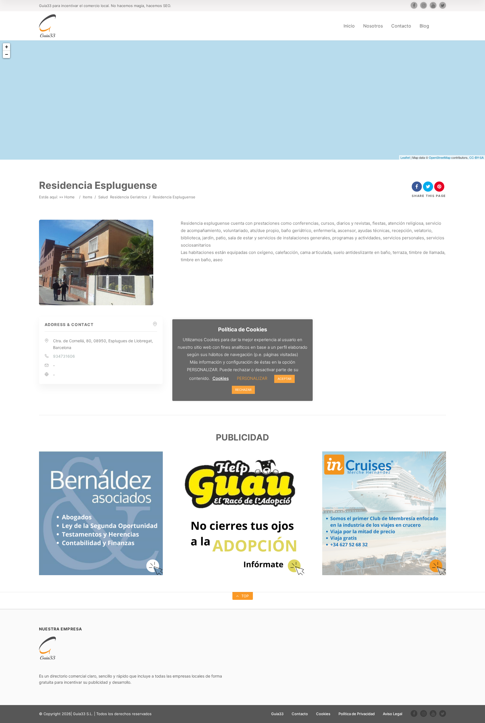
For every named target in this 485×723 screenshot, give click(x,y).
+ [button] (6, 47)
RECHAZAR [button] (243, 390)
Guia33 (277, 713)
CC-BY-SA (476, 157)
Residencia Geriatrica (128, 197)
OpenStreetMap (439, 157)
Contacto (401, 26)
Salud (103, 197)
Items (87, 197)
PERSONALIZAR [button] (252, 378)
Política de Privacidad (356, 713)
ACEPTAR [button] (284, 379)
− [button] (6, 54)
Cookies (323, 713)
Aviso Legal (392, 713)
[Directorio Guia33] (47, 25)
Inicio (349, 26)
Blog (424, 26)
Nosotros (373, 26)
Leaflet (405, 157)
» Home (68, 197)
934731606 (64, 356)
